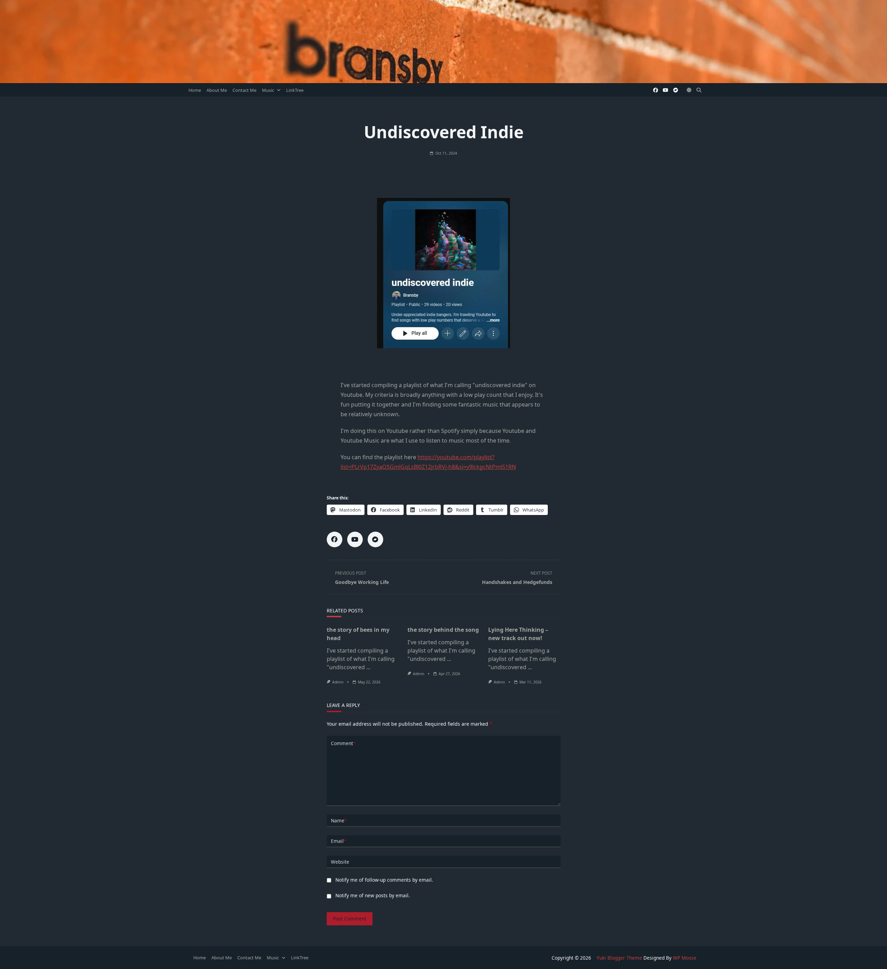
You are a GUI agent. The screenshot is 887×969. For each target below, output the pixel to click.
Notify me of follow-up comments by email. (384, 879)
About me (217, 90)
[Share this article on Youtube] (355, 539)
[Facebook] (655, 90)
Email (338, 841)
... (368, 667)
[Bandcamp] (675, 90)
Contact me (244, 90)
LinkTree (295, 90)
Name (339, 820)
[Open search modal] (698, 90)
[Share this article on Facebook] (334, 539)
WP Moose (684, 957)
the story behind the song (443, 630)
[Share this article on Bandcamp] (375, 539)
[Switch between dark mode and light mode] (689, 90)
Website (340, 861)
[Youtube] (665, 90)
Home (194, 90)
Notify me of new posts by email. (372, 895)
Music (268, 90)
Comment (343, 743)
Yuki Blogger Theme (619, 957)
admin (337, 682)
